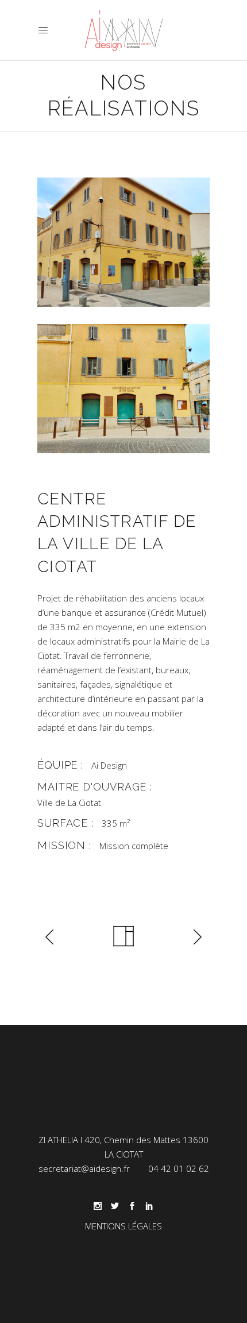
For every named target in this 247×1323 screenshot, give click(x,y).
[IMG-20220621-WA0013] (123, 242)
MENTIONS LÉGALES (123, 1226)
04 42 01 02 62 (178, 1168)
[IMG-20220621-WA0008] (123, 388)
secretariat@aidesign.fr (84, 1168)
